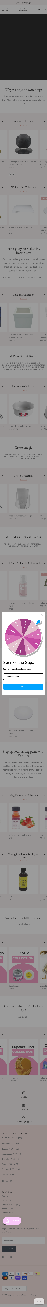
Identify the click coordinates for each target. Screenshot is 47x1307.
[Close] (42, 615)
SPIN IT (23, 687)
